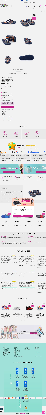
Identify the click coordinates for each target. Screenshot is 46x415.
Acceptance (22, 413)
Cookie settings (27, 413)
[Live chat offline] (43, 412)
